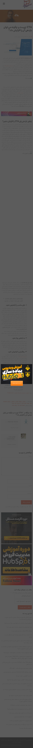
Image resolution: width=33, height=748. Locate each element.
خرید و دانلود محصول (17, 383)
